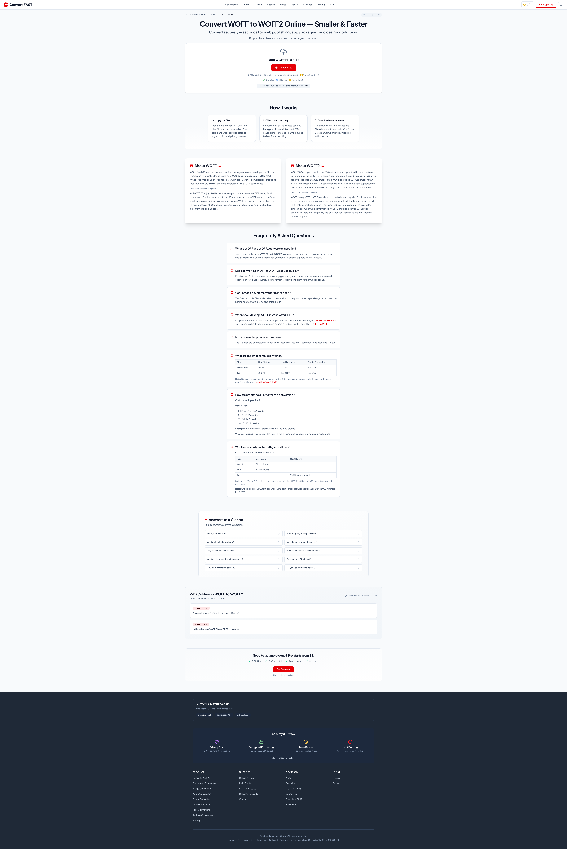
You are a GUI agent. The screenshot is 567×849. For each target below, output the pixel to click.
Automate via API (371, 15)
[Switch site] (36, 5)
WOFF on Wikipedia (208, 189)
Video (283, 4)
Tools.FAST (292, 804)
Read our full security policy (281, 758)
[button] (283, 68)
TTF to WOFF (322, 324)
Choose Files (285, 67)
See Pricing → (283, 669)
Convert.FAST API (202, 778)
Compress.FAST (224, 715)
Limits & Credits (247, 788)
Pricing (321, 4)
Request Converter (249, 793)
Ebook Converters (202, 799)
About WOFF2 (309, 165)
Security (290, 783)
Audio (259, 4)
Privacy (336, 778)
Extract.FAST (243, 715)
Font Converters (201, 809)
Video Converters (202, 804)
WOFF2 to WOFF (325, 320)
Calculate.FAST (294, 799)
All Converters (191, 14)
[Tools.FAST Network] (560, 4)
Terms (336, 783)
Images (246, 4)
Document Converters (204, 783)
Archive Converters (203, 815)
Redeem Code (246, 778)
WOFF (212, 14)
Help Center (245, 783)
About (289, 778)
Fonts (295, 4)
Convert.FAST (204, 715)
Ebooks (271, 4)
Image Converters (202, 788)
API (332, 4)
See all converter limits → (268, 382)
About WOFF (207, 165)
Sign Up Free (546, 4)
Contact (243, 799)
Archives (307, 4)
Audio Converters (202, 793)
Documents (231, 4)
